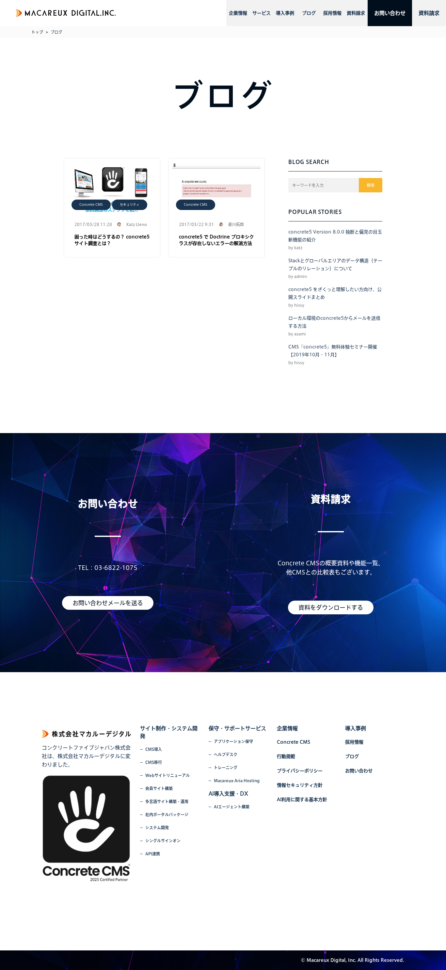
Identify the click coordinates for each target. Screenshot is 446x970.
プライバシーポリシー (300, 770)
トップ (37, 32)
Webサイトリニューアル (167, 775)
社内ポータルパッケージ (166, 814)
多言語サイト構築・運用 (166, 801)
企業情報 (238, 13)
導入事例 (285, 13)
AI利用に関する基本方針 (302, 799)
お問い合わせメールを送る (107, 603)
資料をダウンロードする (330, 607)
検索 (370, 185)
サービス (261, 13)
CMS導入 (153, 749)
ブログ (309, 13)
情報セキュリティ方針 (300, 785)
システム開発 (157, 828)
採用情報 (332, 13)
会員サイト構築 (159, 788)
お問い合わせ (390, 13)
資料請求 (356, 13)
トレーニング (225, 767)
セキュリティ (129, 204)
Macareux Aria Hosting (237, 781)
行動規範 (286, 756)
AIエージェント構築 (231, 807)
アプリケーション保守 (233, 741)
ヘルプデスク (225, 754)
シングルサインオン (163, 841)
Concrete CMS (91, 204)
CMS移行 (153, 762)
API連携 (152, 854)
